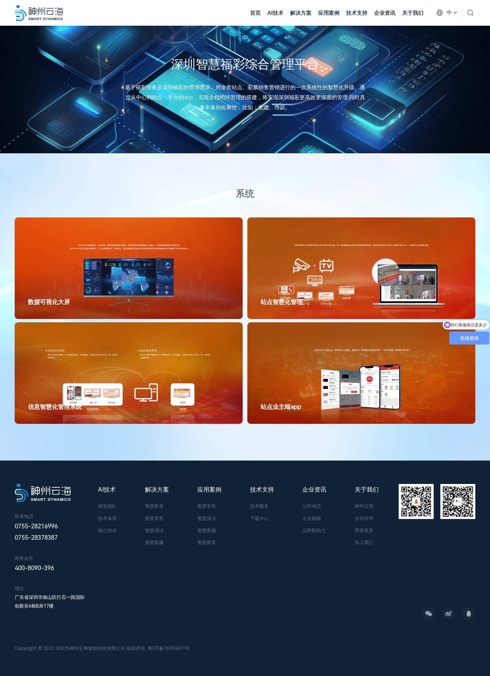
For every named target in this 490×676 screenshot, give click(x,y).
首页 (255, 13)
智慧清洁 (154, 530)
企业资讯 (384, 13)
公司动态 (311, 506)
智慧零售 (154, 518)
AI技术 (275, 13)
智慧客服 (154, 542)
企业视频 (311, 518)
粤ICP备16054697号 (169, 648)
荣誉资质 (364, 530)
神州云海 (364, 506)
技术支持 (356, 13)
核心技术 (107, 530)
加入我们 (364, 542)
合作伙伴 (364, 518)
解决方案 (157, 489)
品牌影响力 (314, 530)
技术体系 (107, 518)
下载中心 (259, 518)
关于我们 (412, 13)
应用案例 (328, 13)
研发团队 (107, 506)
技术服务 (259, 506)
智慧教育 (154, 506)
